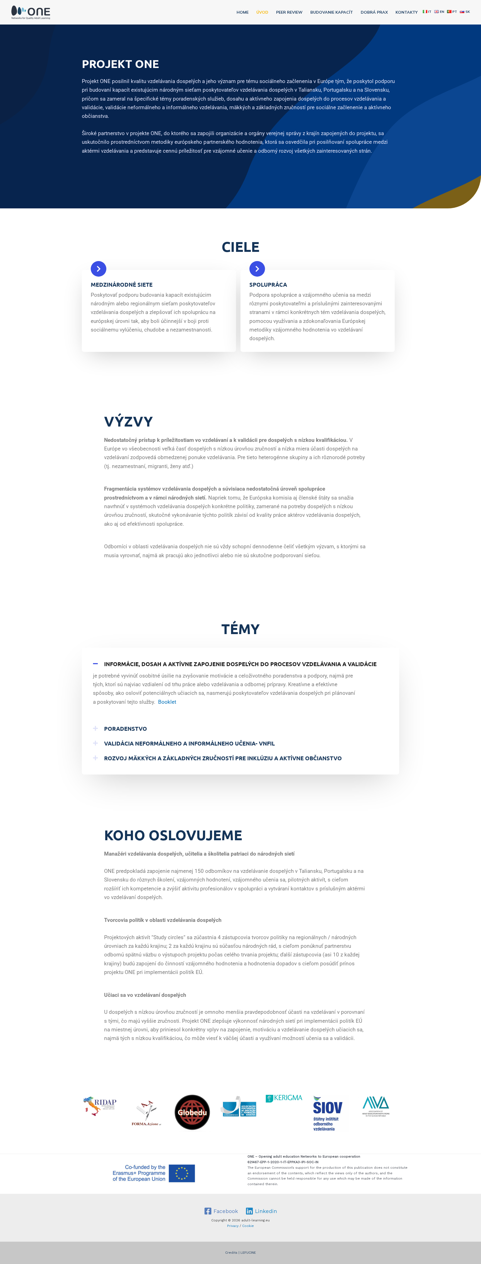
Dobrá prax (374, 12)
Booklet (167, 702)
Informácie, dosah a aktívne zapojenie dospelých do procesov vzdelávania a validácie (240, 664)
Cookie (248, 1226)
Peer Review (289, 12)
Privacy (233, 1226)
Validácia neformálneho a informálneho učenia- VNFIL (189, 743)
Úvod (262, 12)
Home (243, 12)
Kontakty (407, 12)
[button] (240, 664)
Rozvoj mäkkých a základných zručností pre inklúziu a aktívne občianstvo (223, 758)
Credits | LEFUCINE (240, 1253)
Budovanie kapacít (331, 12)
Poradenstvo (125, 728)
